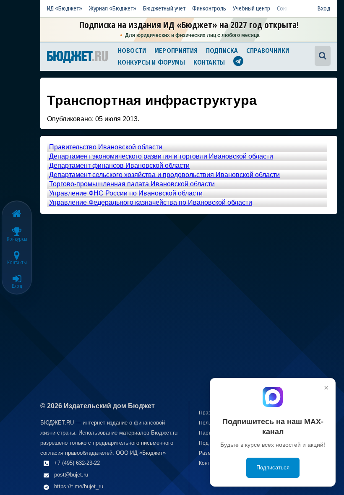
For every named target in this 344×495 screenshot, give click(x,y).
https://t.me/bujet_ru (78, 486)
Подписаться (272, 467)
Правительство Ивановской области (105, 147)
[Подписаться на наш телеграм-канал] (238, 62)
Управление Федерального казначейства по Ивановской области (150, 202)
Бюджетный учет (164, 8)
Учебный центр (251, 8)
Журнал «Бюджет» (112, 8)
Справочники (267, 51)
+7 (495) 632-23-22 (77, 463)
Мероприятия (176, 51)
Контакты (209, 62)
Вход (324, 8)
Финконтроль (209, 8)
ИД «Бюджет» (64, 8)
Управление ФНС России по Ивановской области (126, 193)
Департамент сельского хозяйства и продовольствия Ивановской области (164, 174)
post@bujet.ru (71, 475)
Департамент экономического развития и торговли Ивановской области (161, 156)
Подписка (222, 51)
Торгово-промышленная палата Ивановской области (132, 184)
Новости (132, 51)
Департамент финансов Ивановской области (119, 165)
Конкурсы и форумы (151, 62)
